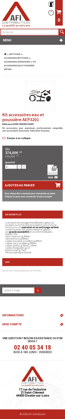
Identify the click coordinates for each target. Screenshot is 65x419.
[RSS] (5, 304)
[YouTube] (12, 304)
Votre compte (50, 4)
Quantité (10, 162)
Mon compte (12, 324)
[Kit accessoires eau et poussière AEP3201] (40, 95)
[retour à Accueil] (6, 54)
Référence (7, 124)
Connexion (50, 12)
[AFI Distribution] (16, 14)
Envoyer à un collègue (19, 138)
